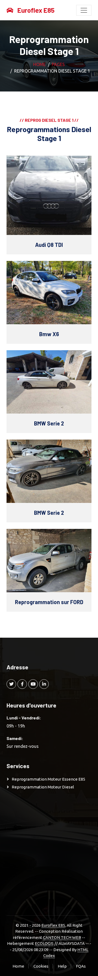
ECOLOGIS (44, 943)
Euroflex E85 (53, 925)
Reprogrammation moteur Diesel (43, 787)
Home (39, 64)
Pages (58, 64)
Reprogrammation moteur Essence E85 (48, 779)
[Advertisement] (49, 853)
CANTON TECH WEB (62, 937)
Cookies (40, 966)
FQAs (81, 966)
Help (62, 966)
